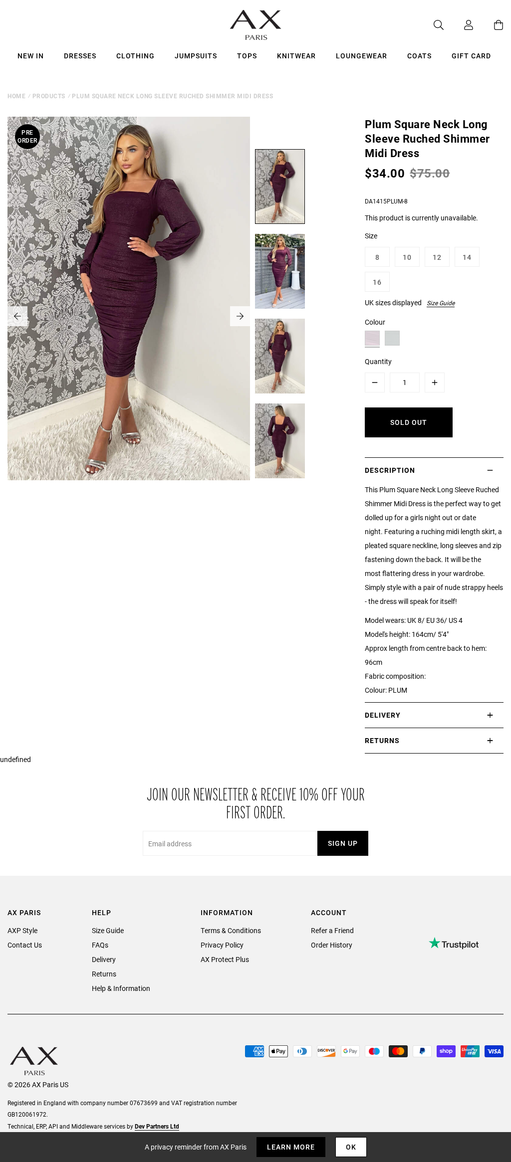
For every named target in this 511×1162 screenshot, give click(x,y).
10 (407, 257)
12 (437, 257)
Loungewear (361, 55)
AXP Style (22, 930)
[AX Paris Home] (255, 25)
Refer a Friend (332, 930)
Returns (104, 973)
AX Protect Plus (225, 959)
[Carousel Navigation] (128, 316)
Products (48, 96)
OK (351, 1147)
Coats (419, 55)
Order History (331, 945)
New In (30, 55)
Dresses (80, 55)
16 (377, 282)
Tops (247, 55)
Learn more (291, 1147)
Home (16, 96)
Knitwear (296, 55)
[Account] (459, 25)
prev (17, 316)
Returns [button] (382, 740)
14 (467, 257)
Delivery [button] (383, 715)
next (240, 316)
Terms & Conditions (231, 930)
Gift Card (471, 55)
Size (371, 235)
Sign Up (343, 843)
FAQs (100, 945)
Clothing (135, 55)
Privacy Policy (222, 945)
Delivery (104, 959)
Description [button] (390, 470)
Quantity (378, 361)
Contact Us (24, 945)
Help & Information (121, 988)
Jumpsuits (196, 55)
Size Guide (441, 303)
